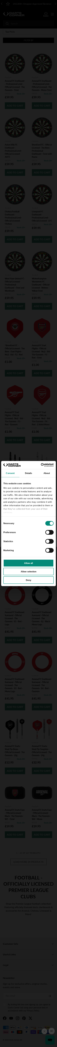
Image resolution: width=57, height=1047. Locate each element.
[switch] (49, 532)
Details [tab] (28, 473)
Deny (28, 580)
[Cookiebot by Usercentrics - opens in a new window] (41, 465)
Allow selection (28, 571)
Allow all (28, 563)
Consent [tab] (10, 473)
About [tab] (47, 473)
